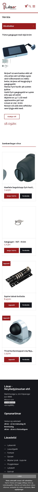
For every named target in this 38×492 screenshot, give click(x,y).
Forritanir (10, 453)
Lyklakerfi (11, 468)
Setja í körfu (11, 196)
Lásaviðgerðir (12, 449)
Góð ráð (10, 472)
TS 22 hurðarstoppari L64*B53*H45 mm (19, 351)
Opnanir (10, 457)
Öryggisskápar (13, 464)
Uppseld (11, 305)
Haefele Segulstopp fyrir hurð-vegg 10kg (19, 187)
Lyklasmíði (11, 445)
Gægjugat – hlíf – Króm (15, 242)
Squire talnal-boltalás (14, 296)
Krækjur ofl (12, 117)
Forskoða (25, 196)
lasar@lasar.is (10, 402)
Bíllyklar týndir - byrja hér (16, 460)
